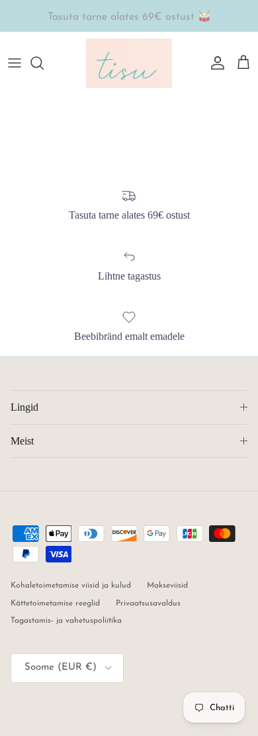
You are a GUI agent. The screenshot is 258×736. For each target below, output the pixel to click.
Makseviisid (167, 586)
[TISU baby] (129, 63)
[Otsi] (43, 63)
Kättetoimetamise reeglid (55, 603)
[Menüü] (14, 63)
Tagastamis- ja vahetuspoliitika (66, 621)
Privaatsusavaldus (148, 603)
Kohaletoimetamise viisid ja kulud (71, 586)
